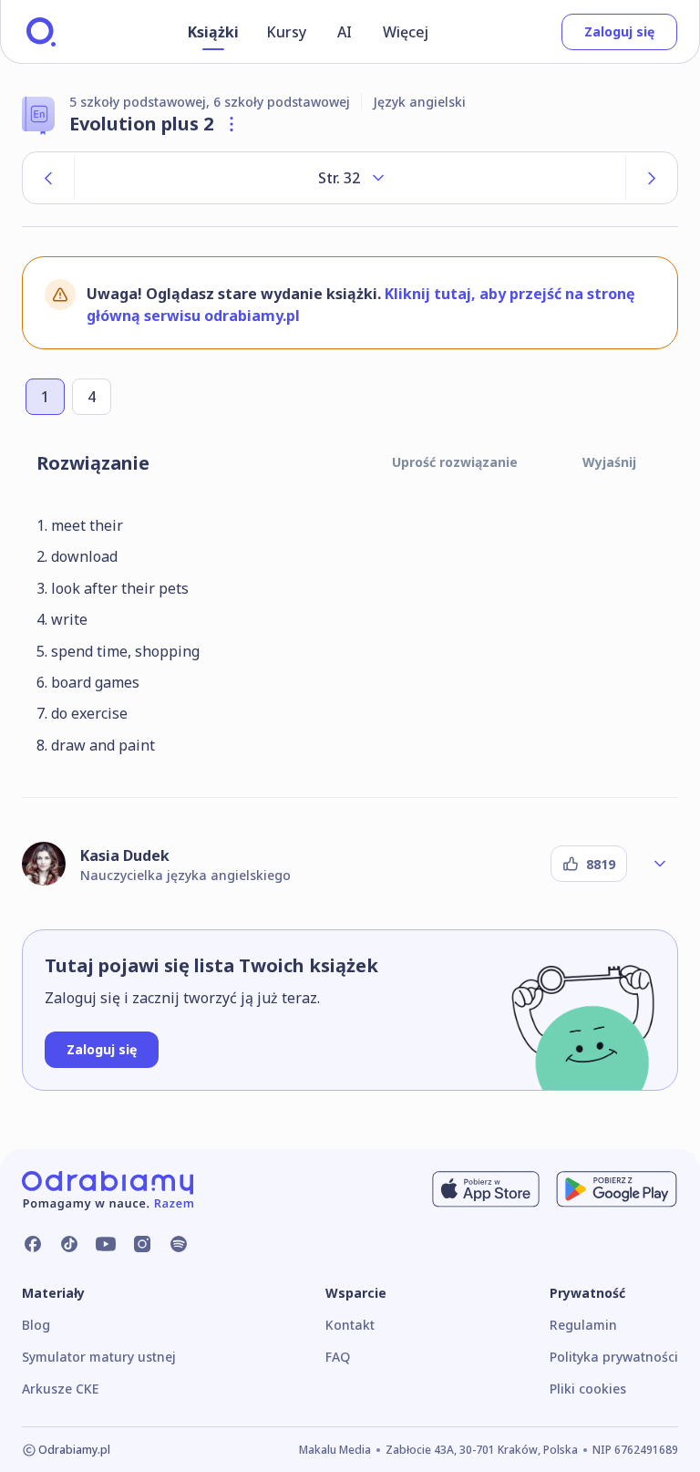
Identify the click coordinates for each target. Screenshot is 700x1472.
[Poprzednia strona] (48, 178)
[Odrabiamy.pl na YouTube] (106, 1244)
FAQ (337, 1356)
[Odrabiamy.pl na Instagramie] (142, 1244)
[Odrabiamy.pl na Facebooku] (33, 1244)
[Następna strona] (652, 178)
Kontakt (350, 1324)
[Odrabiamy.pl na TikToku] (69, 1244)
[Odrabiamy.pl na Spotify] (179, 1244)
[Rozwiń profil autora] (660, 863)
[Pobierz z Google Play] (616, 1189)
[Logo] (41, 32)
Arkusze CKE (60, 1388)
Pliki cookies (588, 1388)
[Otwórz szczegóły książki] (231, 124)
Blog (36, 1324)
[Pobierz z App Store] (485, 1189)
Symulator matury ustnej (99, 1356)
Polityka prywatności (614, 1356)
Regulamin (583, 1324)
